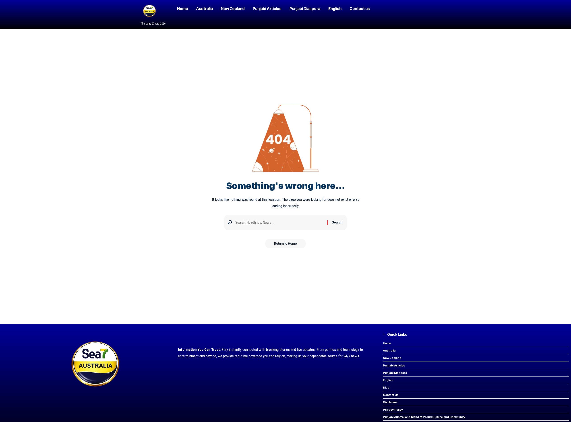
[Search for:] (279, 222)
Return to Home (285, 243)
